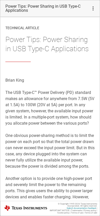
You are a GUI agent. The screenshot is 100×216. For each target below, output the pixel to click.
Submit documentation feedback (81, 208)
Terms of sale (91, 213)
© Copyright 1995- (69, 204)
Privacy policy (90, 210)
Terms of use (77, 213)
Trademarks (76, 210)
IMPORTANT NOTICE (59, 210)
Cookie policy (63, 213)
